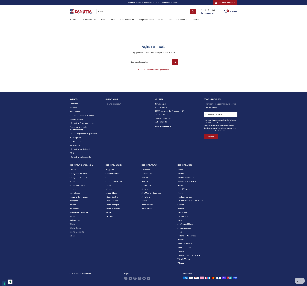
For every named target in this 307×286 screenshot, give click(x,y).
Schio (179, 232)
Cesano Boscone (112, 173)
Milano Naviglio (112, 204)
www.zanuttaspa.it (163, 126)
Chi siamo (181, 19)
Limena (180, 193)
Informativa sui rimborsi (80, 149)
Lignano (73, 189)
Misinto (109, 212)
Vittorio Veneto (183, 259)
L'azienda (73, 107)
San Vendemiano (184, 228)
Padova (180, 208)
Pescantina (182, 212)
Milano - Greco (112, 201)
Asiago (180, 169)
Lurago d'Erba (111, 193)
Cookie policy (75, 141)
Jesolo (180, 185)
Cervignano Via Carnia (79, 177)
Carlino (73, 169)
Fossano (145, 177)
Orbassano (146, 185)
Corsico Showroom (114, 181)
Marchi (112, 19)
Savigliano (146, 197)
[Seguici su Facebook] (125, 278)
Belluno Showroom (185, 177)
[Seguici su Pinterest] (139, 278)
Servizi (160, 19)
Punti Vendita (125, 19)
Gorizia (73, 181)
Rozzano (109, 216)
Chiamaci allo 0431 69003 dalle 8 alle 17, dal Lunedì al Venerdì (153, 2)
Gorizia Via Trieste (77, 185)
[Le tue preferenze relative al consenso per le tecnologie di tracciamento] (4, 283)
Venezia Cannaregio (185, 243)
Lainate (109, 189)
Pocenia (73, 204)
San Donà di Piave (185, 224)
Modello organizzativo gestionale (83, 133)
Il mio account (207, 13)
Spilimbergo (75, 220)
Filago (108, 185)
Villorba (180, 263)
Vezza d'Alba (147, 208)
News (170, 19)
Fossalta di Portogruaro (187, 181)
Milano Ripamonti (113, 208)
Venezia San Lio (184, 247)
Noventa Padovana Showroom (190, 201)
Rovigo (180, 220)
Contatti (195, 19)
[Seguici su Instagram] (135, 278)
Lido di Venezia (183, 189)
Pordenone (74, 208)
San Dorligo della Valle (79, 212)
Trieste (72, 224)
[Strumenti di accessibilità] (10, 282)
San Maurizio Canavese (151, 193)
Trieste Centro (75, 228)
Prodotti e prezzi (76, 119)
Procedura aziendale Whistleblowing (78, 128)
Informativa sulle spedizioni (81, 157)
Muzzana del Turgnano (79, 197)
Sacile (72, 216)
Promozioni (88, 19)
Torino (144, 201)
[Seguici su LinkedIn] (148, 278)
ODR (72, 153)
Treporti (180, 239)
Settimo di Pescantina (186, 236)
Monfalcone (75, 193)
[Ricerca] (193, 11)
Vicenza (180, 251)
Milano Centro (112, 197)
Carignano (146, 169)
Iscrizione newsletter (227, 2)
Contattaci (74, 103)
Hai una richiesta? (113, 104)
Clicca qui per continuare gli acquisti (153, 69)
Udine (72, 236)
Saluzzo (145, 189)
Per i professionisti (146, 19)
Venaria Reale (147, 204)
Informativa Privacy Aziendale (82, 123)
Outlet (102, 19)
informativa (228, 123)
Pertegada (74, 201)
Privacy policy (75, 137)
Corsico (109, 177)
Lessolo (145, 181)
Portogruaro (182, 216)
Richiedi (210, 136)
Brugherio (110, 169)
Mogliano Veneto (184, 197)
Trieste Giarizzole (77, 232)
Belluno (180, 173)
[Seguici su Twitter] (130, 278)
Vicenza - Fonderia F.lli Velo (188, 255)
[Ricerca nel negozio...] (175, 62)
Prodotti (73, 19)
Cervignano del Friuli (78, 173)
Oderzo (180, 204)
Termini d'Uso (75, 145)
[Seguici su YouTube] (144, 278)
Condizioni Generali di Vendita (82, 115)
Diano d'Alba (147, 173)
